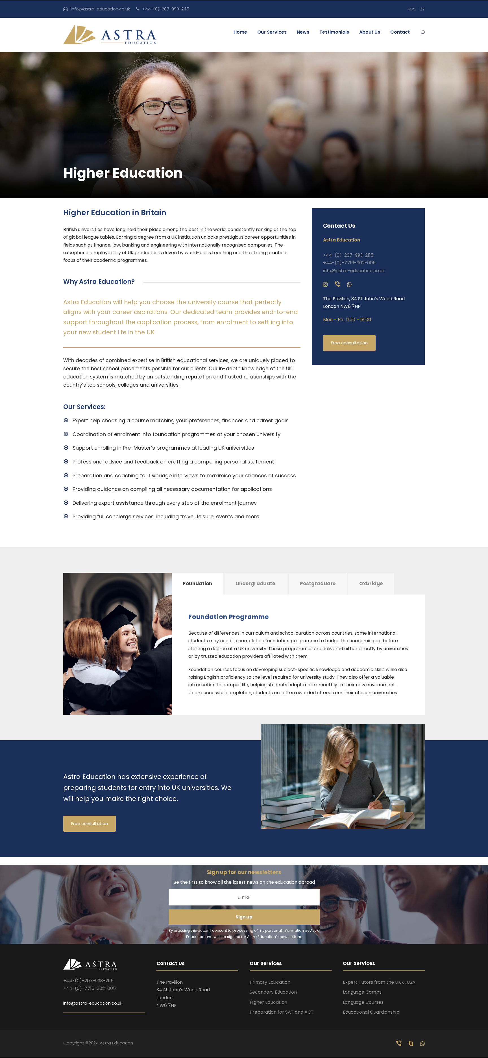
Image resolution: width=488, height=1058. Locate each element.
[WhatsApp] (349, 284)
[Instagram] (326, 284)
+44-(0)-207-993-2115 (165, 9)
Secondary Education (273, 992)
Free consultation (349, 343)
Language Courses (363, 1002)
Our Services (272, 32)
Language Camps (362, 992)
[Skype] (412, 1044)
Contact (400, 32)
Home (240, 32)
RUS (412, 9)
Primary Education (270, 982)
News (303, 32)
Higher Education (268, 1002)
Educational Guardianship (371, 1012)
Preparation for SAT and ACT (282, 1012)
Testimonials (334, 32)
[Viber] (338, 284)
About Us (369, 32)
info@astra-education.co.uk (100, 9)
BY (422, 9)
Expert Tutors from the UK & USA (379, 982)
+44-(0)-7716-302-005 (349, 263)
